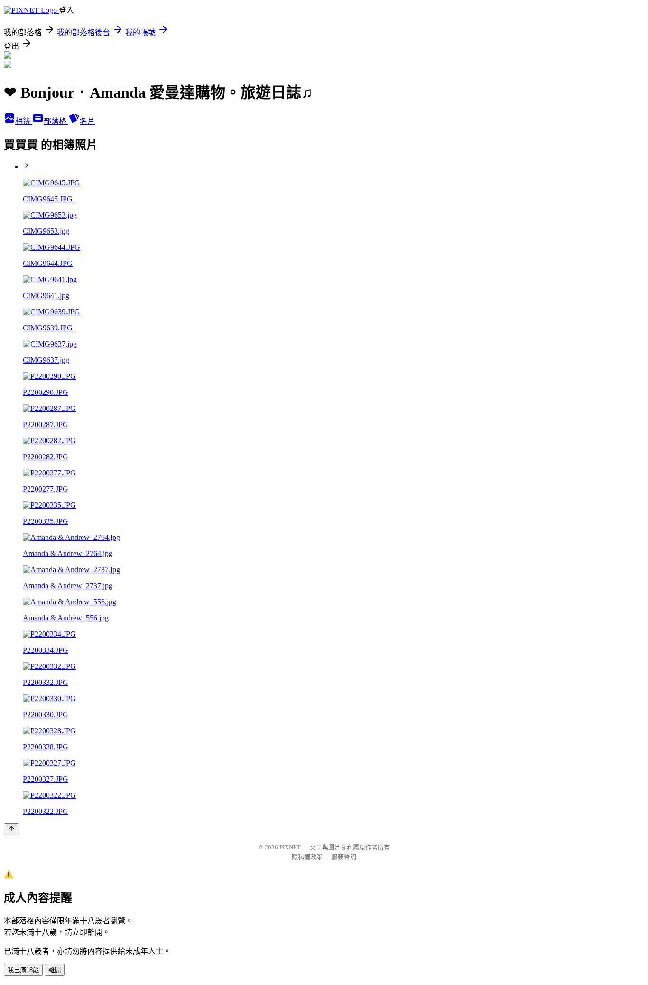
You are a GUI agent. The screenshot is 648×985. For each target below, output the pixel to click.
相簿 (23, 121)
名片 (87, 121)
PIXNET (290, 847)
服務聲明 (344, 856)
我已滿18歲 (23, 970)
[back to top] (11, 829)
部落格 (56, 121)
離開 (54, 970)
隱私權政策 (307, 856)
